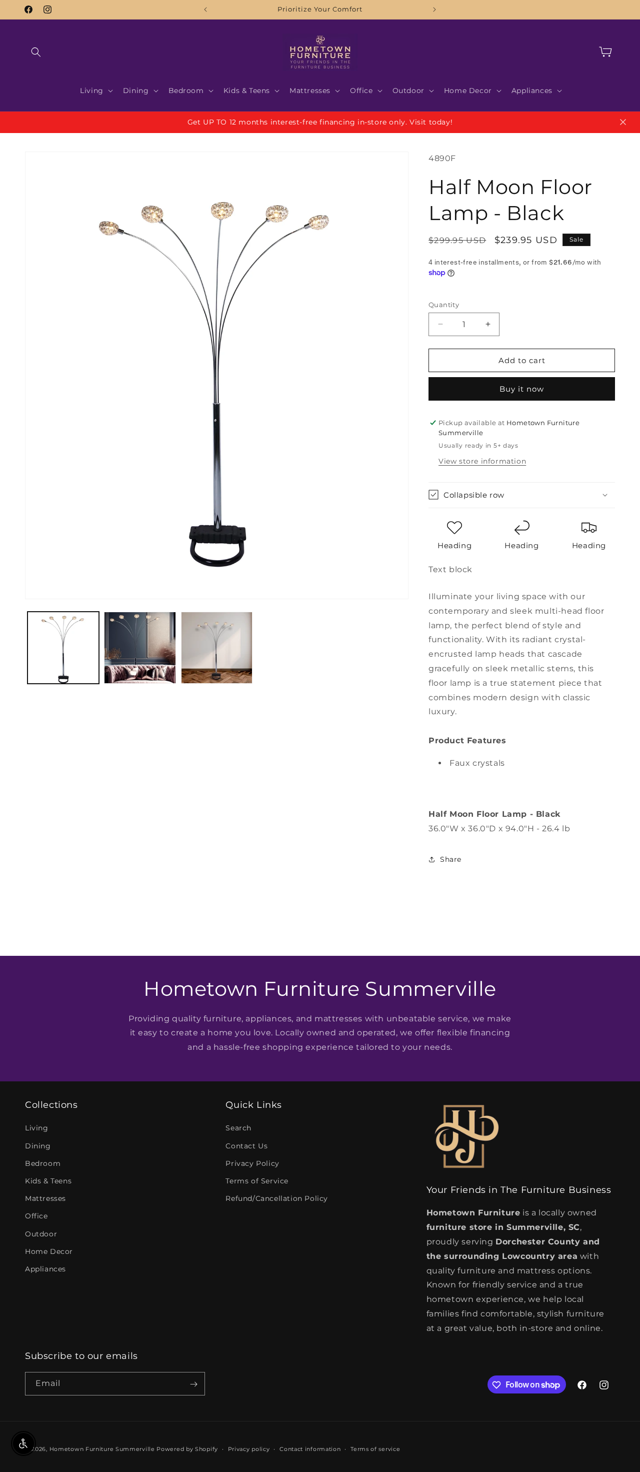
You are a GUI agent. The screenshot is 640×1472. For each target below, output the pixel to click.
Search (239, 1127)
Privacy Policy (252, 1162)
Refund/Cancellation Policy (277, 1198)
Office (36, 1215)
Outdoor (41, 1233)
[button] (36, 52)
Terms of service (375, 1448)
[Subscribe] (193, 1384)
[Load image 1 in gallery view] (63, 647)
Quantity (443, 304)
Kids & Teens (48, 1180)
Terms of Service (257, 1180)
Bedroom (42, 1162)
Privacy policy (249, 1448)
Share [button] (451, 859)
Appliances (45, 1268)
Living (36, 1127)
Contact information (310, 1448)
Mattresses (45, 1198)
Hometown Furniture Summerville (102, 1448)
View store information (482, 460)
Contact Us (247, 1145)
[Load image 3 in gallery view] (216, 647)
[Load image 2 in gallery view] (140, 647)
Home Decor (49, 1250)
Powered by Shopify (187, 1448)
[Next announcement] (435, 9)
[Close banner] (623, 122)
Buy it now (522, 389)
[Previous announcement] (205, 9)
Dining (38, 1145)
